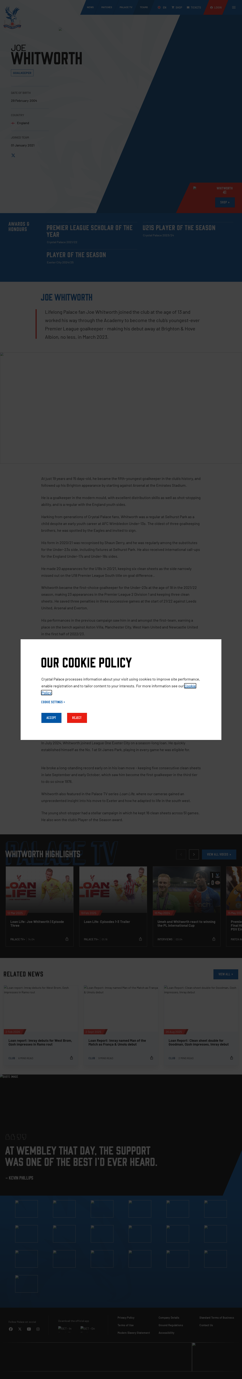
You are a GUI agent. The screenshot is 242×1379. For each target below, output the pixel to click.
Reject (77, 718)
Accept (51, 718)
